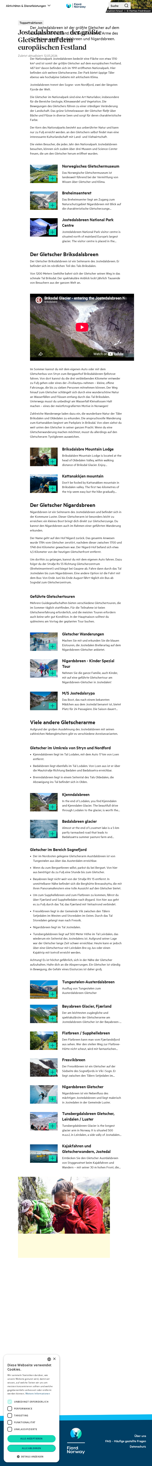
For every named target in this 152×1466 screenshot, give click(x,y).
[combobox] (49, 1359)
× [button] (54, 1359)
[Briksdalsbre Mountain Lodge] (44, 457)
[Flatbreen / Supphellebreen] (44, 1040)
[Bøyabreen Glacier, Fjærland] (44, 1014)
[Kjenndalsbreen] (44, 802)
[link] (140, 1435)
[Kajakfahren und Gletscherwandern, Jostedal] (44, 1153)
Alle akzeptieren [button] (31, 1438)
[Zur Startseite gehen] (76, 5)
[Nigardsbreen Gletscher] (44, 1094)
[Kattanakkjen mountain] (44, 484)
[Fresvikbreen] (44, 1067)
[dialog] (31, 1408)
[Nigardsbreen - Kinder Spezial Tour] (44, 668)
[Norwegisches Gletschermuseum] (44, 174)
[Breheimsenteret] (44, 200)
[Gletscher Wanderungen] (44, 641)
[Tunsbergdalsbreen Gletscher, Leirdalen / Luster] (44, 1121)
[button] (31, 1456)
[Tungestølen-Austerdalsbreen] (44, 989)
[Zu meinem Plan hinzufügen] (52, 179)
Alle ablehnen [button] (31, 1448)
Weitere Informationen (37, 1393)
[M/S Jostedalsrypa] (44, 701)
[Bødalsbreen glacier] (44, 829)
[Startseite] (76, 1441)
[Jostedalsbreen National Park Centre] (44, 227)
